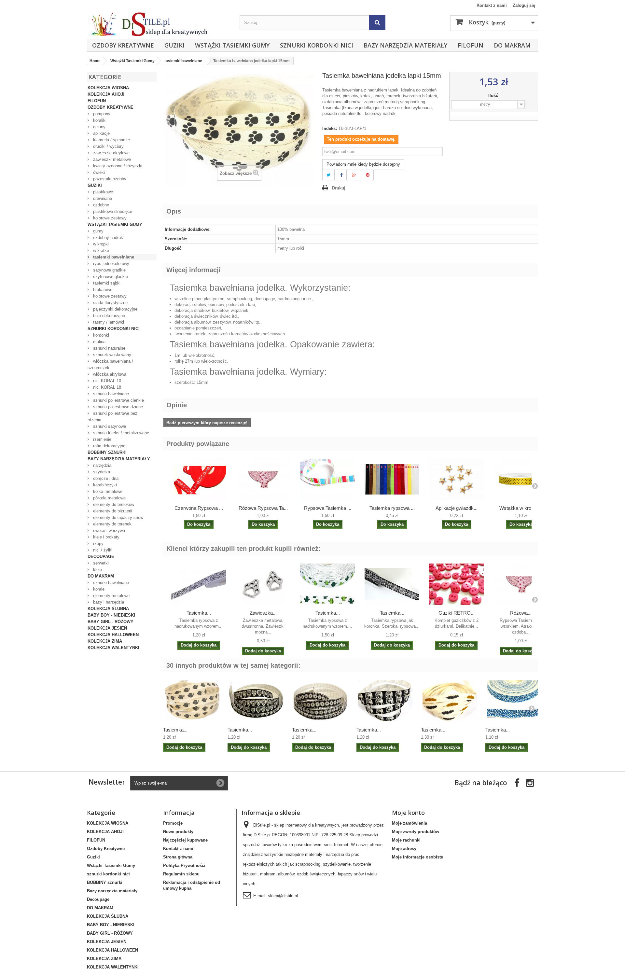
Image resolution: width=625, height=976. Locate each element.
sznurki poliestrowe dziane (117, 406)
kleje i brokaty (105, 537)
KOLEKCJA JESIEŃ (107, 628)
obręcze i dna (105, 478)
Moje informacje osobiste (417, 857)
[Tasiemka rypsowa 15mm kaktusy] (327, 584)
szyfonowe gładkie (110, 276)
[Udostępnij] (341, 175)
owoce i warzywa (108, 530)
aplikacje (101, 133)
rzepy (98, 543)
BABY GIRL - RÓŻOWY (110, 621)
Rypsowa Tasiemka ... (327, 508)
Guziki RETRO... (456, 613)
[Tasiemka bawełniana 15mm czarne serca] (256, 701)
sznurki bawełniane (110, 393)
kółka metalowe (107, 491)
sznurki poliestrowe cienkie (118, 400)
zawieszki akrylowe (111, 152)
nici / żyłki (102, 550)
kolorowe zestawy (109, 218)
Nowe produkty (178, 831)
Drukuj (338, 188)
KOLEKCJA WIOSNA (108, 87)
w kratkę (100, 250)
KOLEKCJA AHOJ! (106, 94)
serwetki (100, 563)
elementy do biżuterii (112, 511)
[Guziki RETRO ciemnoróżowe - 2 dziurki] (456, 584)
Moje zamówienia (409, 823)
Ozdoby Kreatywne (123, 45)
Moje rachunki (406, 840)
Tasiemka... (199, 613)
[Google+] (354, 175)
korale (98, 589)
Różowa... (521, 613)
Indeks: (329, 128)
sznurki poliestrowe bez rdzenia (112, 416)
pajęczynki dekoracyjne (114, 309)
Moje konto (408, 812)
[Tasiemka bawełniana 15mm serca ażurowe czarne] (192, 701)
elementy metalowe (111, 595)
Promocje (173, 823)
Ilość (493, 95)
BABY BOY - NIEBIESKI (111, 615)
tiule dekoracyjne (108, 315)
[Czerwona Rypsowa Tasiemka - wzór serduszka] (199, 479)
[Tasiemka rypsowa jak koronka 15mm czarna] (392, 584)
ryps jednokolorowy (110, 263)
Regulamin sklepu (181, 873)
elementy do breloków (113, 504)
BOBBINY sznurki (107, 452)
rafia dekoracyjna (108, 445)
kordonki (100, 335)
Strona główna (177, 857)
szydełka (101, 471)
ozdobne (100, 204)
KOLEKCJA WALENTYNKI (113, 647)
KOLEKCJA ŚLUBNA (108, 608)
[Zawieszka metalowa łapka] (263, 584)
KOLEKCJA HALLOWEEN (113, 634)
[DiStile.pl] (160, 24)
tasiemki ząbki (106, 283)
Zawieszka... (263, 613)
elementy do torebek (112, 524)
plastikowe (102, 191)
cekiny (98, 126)
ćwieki (98, 172)
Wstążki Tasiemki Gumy (232, 45)
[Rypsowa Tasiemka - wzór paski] (327, 479)
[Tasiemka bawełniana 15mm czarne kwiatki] (321, 701)
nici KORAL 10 (106, 380)
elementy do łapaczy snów (117, 517)
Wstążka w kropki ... (521, 508)
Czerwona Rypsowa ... (198, 508)
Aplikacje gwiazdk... (457, 508)
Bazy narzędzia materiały (405, 45)
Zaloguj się (524, 5)
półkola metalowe (109, 497)
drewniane (102, 198)
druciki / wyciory (108, 146)
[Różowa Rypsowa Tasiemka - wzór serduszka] (263, 479)
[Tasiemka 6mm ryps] (392, 479)
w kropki (100, 244)
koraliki (99, 120)
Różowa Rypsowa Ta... (263, 508)
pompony (101, 113)
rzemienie (101, 439)
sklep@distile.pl (283, 895)
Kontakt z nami (492, 5)
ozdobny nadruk (107, 237)
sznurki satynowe (109, 426)
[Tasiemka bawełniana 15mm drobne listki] (514, 701)
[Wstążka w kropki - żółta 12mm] (521, 479)
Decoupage (101, 556)
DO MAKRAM (512, 45)
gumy (98, 231)
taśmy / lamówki (108, 322)
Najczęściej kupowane (185, 840)
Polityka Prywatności (184, 865)
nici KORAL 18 (106, 387)
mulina (98, 341)
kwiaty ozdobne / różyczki (117, 165)
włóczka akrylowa (109, 374)
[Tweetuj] (328, 175)
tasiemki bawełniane (113, 257)
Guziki (174, 45)
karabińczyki (104, 484)
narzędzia (101, 465)
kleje (97, 569)
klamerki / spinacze (111, 139)
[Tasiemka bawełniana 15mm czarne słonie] (385, 701)
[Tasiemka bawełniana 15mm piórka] (450, 701)
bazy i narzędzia (108, 602)
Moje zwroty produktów (415, 831)
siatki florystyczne (110, 302)
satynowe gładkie (109, 270)
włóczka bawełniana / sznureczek (110, 364)
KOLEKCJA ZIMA (105, 641)
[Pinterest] (368, 175)
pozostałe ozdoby (109, 178)
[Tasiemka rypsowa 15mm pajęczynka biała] (199, 584)
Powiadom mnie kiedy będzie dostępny (363, 164)
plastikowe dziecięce (112, 211)
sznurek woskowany (111, 354)
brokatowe (102, 289)
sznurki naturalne (108, 348)
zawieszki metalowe (111, 159)
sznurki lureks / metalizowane (120, 432)
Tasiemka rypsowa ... (392, 508)
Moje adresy (404, 848)
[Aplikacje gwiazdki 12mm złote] (456, 479)
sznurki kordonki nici (316, 45)
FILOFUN (470, 45)
